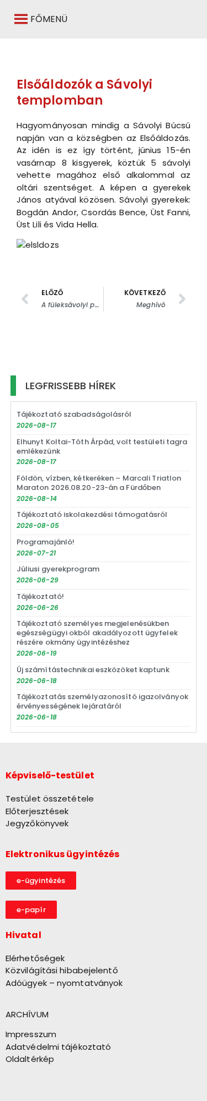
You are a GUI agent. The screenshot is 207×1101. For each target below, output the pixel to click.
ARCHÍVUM (27, 1014)
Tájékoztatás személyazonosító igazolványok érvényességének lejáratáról (102, 701)
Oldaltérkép (30, 1059)
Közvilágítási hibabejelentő (62, 970)
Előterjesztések (37, 811)
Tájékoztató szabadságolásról (74, 414)
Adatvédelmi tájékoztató (58, 1047)
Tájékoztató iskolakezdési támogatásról (92, 514)
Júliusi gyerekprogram (58, 569)
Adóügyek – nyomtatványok (64, 983)
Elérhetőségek (35, 958)
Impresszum (31, 1034)
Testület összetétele (50, 798)
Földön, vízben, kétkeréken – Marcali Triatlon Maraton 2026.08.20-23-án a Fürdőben (99, 483)
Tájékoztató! (40, 596)
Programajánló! (46, 542)
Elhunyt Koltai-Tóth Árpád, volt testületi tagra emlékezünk (102, 446)
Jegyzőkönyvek (37, 823)
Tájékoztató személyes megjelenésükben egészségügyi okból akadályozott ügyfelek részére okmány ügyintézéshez (97, 632)
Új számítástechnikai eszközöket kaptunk (93, 669)
